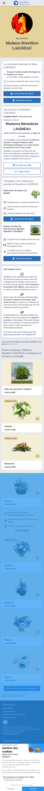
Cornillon (25, 694)
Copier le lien (22, 171)
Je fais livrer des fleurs (22, 93)
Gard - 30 (17, 694)
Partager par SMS (22, 165)
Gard (14, 117)
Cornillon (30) (12, 344)
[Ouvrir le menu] (4, 3)
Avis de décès (7, 694)
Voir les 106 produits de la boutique (22, 688)
